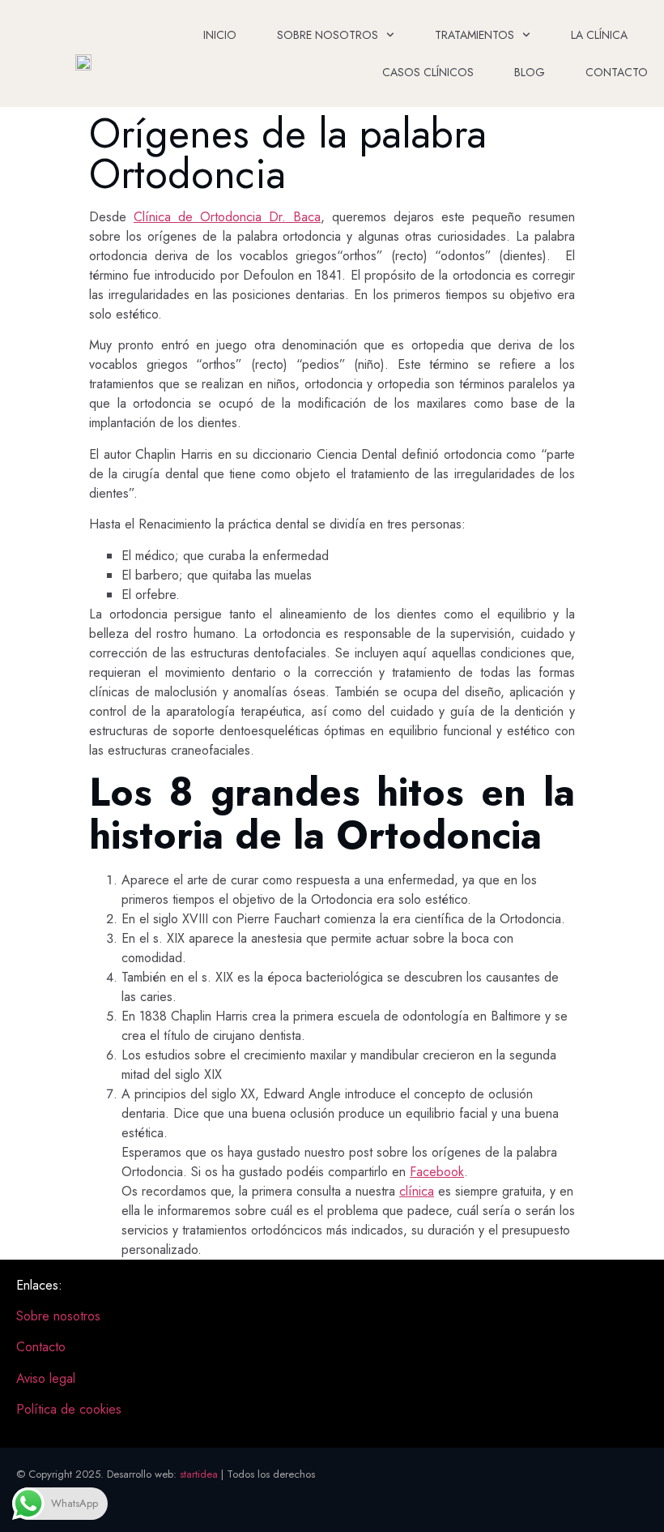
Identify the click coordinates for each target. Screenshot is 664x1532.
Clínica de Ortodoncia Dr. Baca (227, 217)
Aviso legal (45, 1378)
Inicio (219, 35)
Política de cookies (68, 1409)
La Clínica (599, 35)
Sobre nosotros (327, 35)
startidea (199, 1474)
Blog (529, 72)
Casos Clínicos (428, 72)
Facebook (437, 1171)
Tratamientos (474, 35)
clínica (416, 1191)
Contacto (616, 72)
